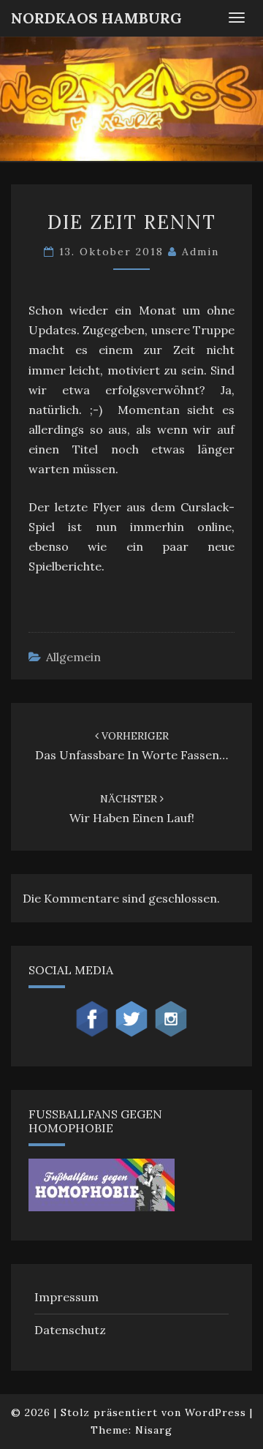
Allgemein (73, 657)
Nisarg (153, 1430)
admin (200, 251)
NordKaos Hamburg (96, 18)
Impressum (66, 1297)
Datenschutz (70, 1329)
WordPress (215, 1412)
